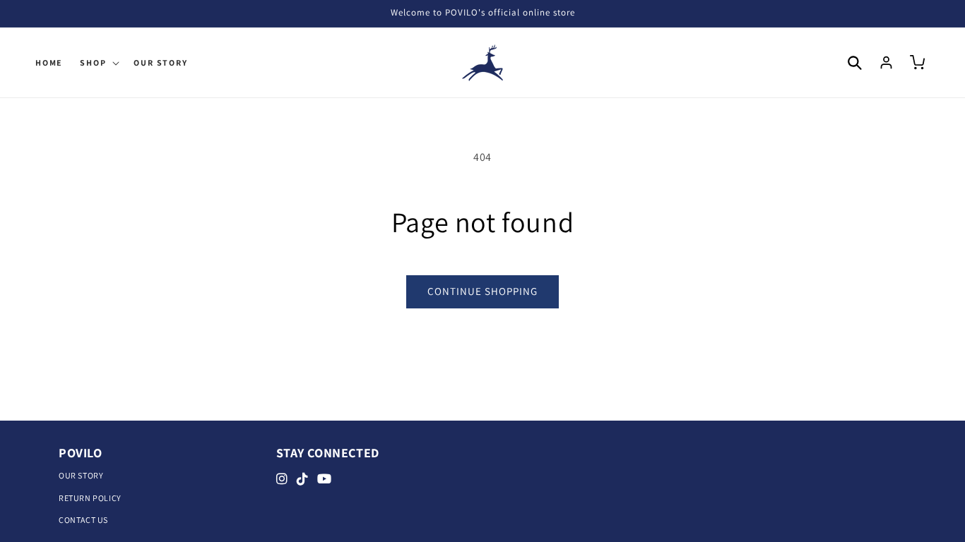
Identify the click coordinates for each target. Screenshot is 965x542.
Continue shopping (482, 291)
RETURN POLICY (90, 498)
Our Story (81, 475)
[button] (98, 63)
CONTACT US (83, 519)
